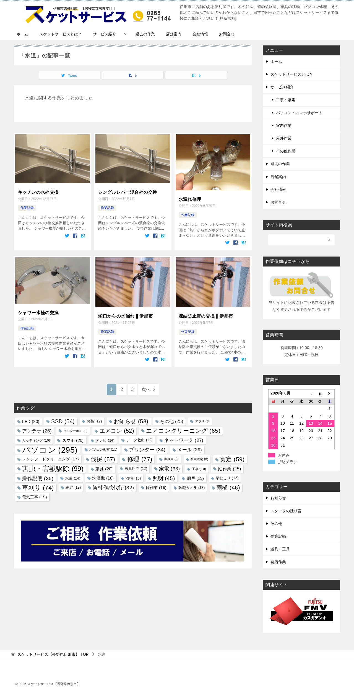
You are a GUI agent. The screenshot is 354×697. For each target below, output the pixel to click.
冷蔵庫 (171, 459)
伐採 (103, 459)
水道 (72, 478)
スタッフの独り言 (285, 511)
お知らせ (131, 421)
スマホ (73, 440)
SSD (63, 421)
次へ (146, 389)
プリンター (147, 449)
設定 (73, 488)
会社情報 (200, 34)
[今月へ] (320, 394)
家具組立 (136, 469)
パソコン (49, 450)
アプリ (202, 421)
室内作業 (283, 125)
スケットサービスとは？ (60, 34)
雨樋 (228, 488)
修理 (139, 459)
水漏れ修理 (190, 199)
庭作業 (229, 468)
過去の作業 (145, 34)
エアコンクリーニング (183, 430)
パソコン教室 (103, 450)
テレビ (105, 440)
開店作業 (278, 562)
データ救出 (139, 440)
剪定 (232, 459)
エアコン (117, 431)
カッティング (36, 440)
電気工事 (34, 497)
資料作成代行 (113, 487)
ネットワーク (183, 440)
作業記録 (27, 208)
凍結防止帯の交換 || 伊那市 (206, 316)
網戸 (195, 478)
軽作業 (156, 488)
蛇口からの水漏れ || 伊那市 (125, 316)
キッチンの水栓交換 (38, 192)
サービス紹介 (104, 34)
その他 (171, 421)
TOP (52, 654)
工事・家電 (285, 100)
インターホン (76, 430)
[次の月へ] (329, 394)
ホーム (22, 34)
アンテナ (37, 431)
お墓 (94, 421)
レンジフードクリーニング (50, 459)
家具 (104, 469)
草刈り (38, 487)
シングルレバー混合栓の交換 (127, 192)
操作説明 (37, 478)
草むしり (227, 478)
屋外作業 (283, 138)
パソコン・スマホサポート (299, 113)
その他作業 (285, 151)
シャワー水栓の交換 (38, 312)
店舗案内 (173, 34)
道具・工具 (280, 549)
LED (30, 421)
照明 (164, 478)
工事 (199, 469)
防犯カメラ (191, 488)
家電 (169, 469)
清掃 (133, 478)
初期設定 (199, 459)
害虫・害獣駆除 (53, 468)
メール (189, 449)
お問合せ (227, 34)
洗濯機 (103, 478)
